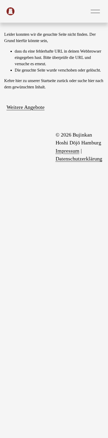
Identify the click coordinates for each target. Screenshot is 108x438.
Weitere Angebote (26, 107)
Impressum (67, 151)
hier (18, 80)
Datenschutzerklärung (79, 159)
